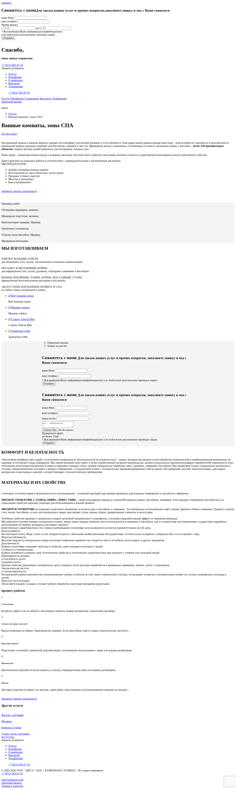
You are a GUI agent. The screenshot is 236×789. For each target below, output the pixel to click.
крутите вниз (9, 133)
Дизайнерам (15, 86)
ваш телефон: (9, 21)
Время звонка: (9, 24)
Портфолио (15, 77)
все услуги (7, 736)
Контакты (14, 83)
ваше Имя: (7, 17)
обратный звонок (11, 101)
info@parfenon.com (12, 779)
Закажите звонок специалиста (19, 191)
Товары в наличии (12, 786)
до (37, 28)
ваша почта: (49, 418)
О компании (15, 80)
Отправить (8, 38)
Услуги (12, 74)
